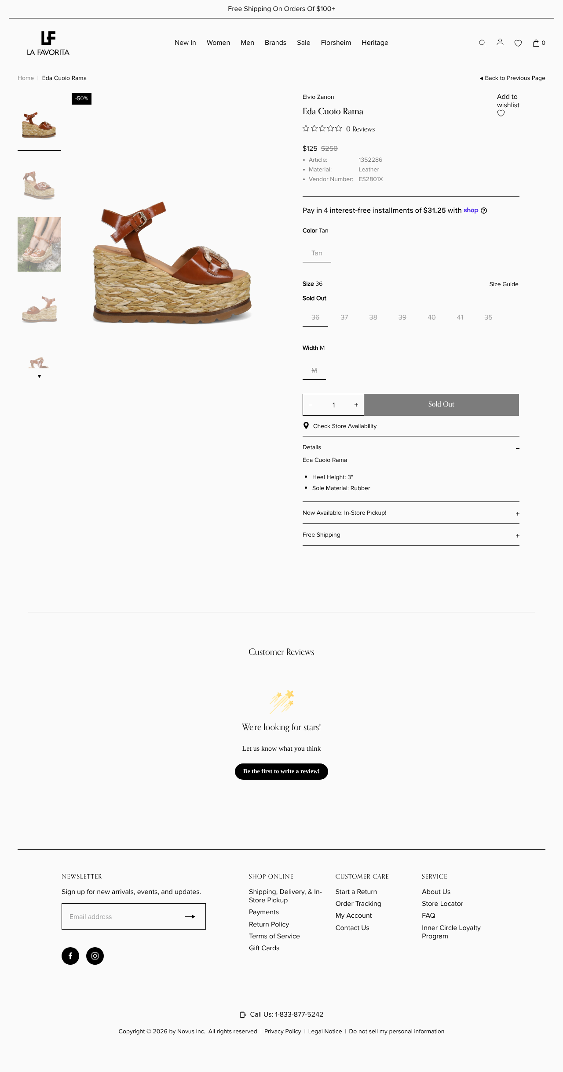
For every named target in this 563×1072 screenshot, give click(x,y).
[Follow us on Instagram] (95, 956)
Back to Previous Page (515, 78)
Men (247, 43)
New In (185, 43)
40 (432, 318)
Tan (316, 253)
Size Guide (504, 284)
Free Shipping (321, 534)
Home (26, 78)
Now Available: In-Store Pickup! (345, 512)
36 (315, 318)
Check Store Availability (345, 426)
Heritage (375, 43)
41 (460, 318)
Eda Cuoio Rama (64, 78)
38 (373, 318)
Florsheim (336, 43)
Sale (303, 43)
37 (344, 318)
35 (488, 318)
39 (402, 318)
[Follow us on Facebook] (70, 956)
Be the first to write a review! (281, 771)
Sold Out (441, 404)
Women (218, 43)
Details (312, 447)
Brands (275, 43)
